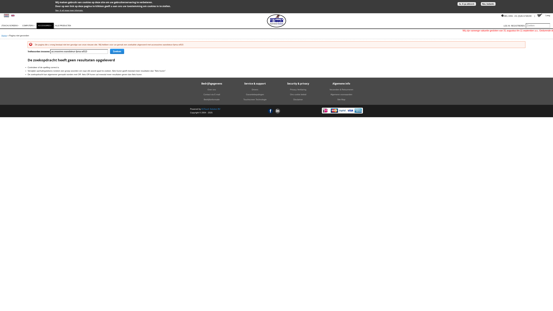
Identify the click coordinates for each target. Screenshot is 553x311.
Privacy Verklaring (298, 89)
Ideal (325, 110)
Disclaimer (298, 99)
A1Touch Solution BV (210, 109)
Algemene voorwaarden (341, 94)
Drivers (255, 89)
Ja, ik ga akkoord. (467, 4)
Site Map (341, 99)
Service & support (255, 83)
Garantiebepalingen (255, 94)
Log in (507, 26)
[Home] (276, 21)
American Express (358, 110)
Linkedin (277, 110)
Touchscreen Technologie (255, 99)
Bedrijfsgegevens (211, 83)
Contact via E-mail (211, 94)
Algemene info (341, 83)
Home (4, 35)
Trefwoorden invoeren (39, 51)
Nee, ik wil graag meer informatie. (69, 10)
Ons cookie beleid (298, 94)
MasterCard (334, 110)
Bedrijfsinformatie (212, 99)
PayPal (342, 110)
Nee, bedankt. (488, 4)
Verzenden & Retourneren (341, 89)
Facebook (270, 110)
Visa (350, 110)
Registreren (518, 26)
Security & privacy (298, 83)
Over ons (212, 89)
